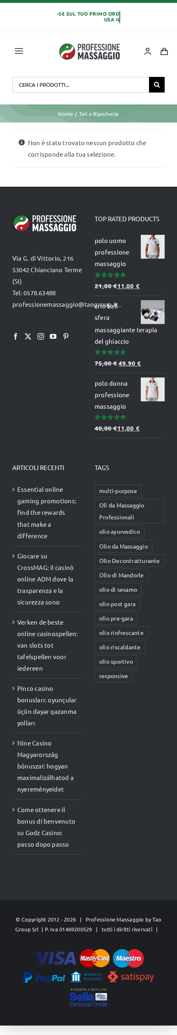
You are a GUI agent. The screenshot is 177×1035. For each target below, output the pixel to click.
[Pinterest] (66, 336)
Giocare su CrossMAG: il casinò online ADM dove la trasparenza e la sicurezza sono (45, 579)
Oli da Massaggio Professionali (121, 511)
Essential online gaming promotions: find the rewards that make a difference (47, 512)
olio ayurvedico (119, 531)
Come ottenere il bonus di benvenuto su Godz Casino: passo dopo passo (46, 827)
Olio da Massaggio (123, 546)
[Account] (147, 51)
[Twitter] (28, 336)
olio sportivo (116, 661)
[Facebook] (15, 336)
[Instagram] (40, 336)
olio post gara (117, 603)
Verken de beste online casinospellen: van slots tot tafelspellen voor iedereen (47, 645)
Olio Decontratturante (129, 560)
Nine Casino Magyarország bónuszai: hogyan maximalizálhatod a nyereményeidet (45, 766)
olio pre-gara (116, 618)
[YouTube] (53, 336)
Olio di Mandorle (121, 575)
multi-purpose (118, 490)
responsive (113, 675)
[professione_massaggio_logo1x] (90, 46)
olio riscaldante (120, 647)
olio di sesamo (118, 589)
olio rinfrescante (121, 632)
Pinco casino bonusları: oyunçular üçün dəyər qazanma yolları (47, 705)
